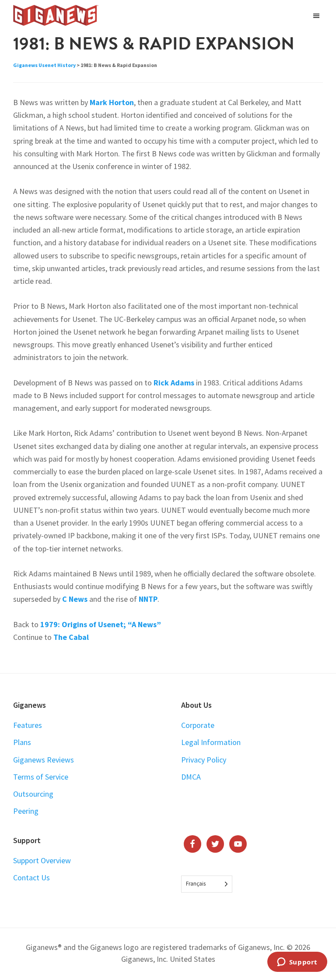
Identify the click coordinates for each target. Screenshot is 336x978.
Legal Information (211, 742)
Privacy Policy (203, 760)
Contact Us (31, 877)
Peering (25, 811)
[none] (206, 884)
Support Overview (42, 860)
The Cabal (71, 637)
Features (27, 725)
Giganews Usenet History (44, 65)
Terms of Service (40, 777)
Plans (22, 742)
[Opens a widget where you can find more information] (297, 963)
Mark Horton (112, 102)
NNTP (148, 599)
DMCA (191, 777)
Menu (317, 15)
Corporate (197, 725)
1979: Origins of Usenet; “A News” (100, 624)
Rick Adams (174, 383)
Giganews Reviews (43, 760)
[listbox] (206, 884)
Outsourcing (33, 794)
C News (75, 599)
